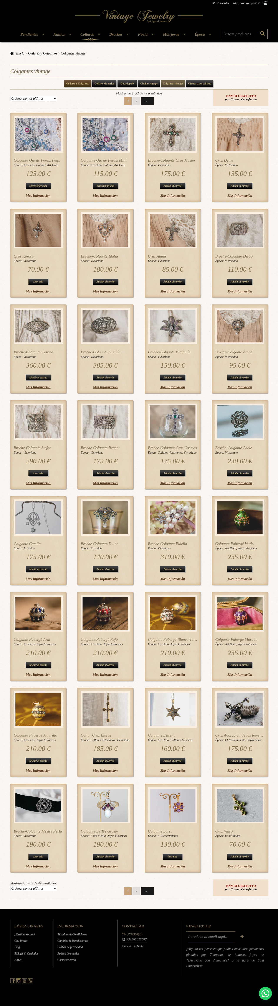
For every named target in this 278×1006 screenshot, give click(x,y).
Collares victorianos (170, 452)
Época (200, 34)
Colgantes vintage (173, 83)
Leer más (38, 281)
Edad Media (98, 836)
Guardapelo (127, 83)
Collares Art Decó (47, 165)
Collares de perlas (104, 83)
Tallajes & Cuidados (26, 953)
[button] (265, 993)
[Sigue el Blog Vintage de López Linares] (30, 982)
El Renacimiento (235, 740)
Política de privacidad (70, 947)
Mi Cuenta (220, 3)
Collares (87, 34)
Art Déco (29, 165)
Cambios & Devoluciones (72, 940)
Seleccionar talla (38, 185)
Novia (142, 34)
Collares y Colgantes (42, 53)
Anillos (59, 34)
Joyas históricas (247, 548)
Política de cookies (68, 953)
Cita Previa (20, 940)
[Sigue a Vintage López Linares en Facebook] (13, 982)
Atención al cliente (132, 946)
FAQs (17, 959)
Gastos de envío (66, 959)
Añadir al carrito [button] (173, 185)
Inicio (20, 53)
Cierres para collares (199, 83)
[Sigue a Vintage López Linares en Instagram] (19, 982)
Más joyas (171, 34)
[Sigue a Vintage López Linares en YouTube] (25, 982)
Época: (18, 165)
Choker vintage (148, 83)
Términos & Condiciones (72, 934)
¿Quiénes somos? (24, 934)
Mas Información (38, 195)
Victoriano (164, 165)
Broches (115, 34)
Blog (17, 947)
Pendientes (29, 34)
